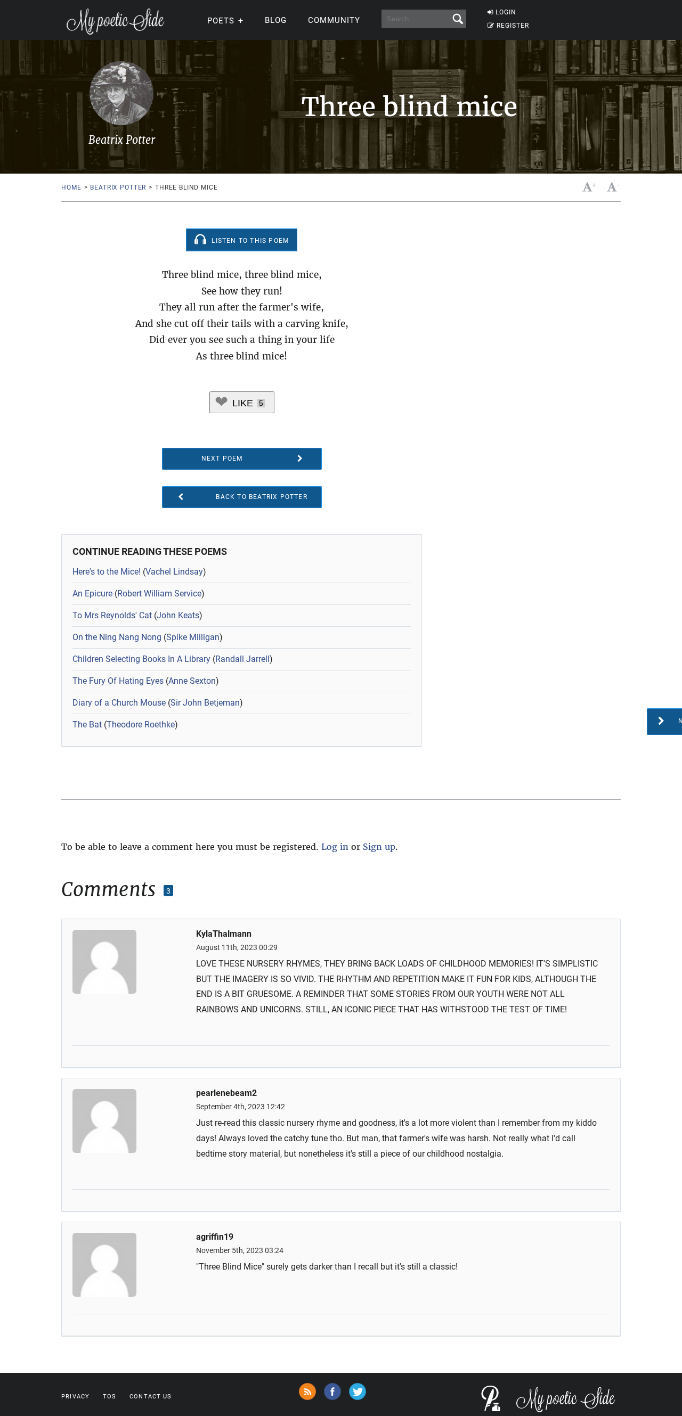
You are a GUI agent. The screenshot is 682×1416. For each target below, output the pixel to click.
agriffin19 (214, 1237)
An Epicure (92, 593)
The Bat (87, 724)
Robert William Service (159, 593)
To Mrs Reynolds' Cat (112, 615)
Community (334, 20)
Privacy (75, 1396)
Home (71, 187)
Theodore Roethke (141, 724)
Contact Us (150, 1396)
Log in (334, 846)
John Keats (178, 615)
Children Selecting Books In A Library (141, 659)
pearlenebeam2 (226, 1093)
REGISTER (513, 25)
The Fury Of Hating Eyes (118, 681)
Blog (276, 20)
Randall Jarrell (242, 659)
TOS (109, 1396)
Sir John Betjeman (205, 703)
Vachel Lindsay (174, 572)
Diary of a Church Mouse (119, 703)
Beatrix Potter (118, 187)
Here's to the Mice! (106, 572)
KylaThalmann (223, 934)
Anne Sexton (192, 681)
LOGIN (506, 12)
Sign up (379, 846)
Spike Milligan (193, 637)
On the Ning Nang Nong (116, 637)
